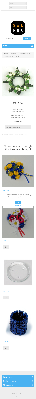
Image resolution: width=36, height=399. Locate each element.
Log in (22, 14)
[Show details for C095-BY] (18, 171)
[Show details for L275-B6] (18, 323)
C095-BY (6, 190)
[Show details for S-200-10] (18, 272)
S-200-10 (6, 291)
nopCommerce (21, 396)
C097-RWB (7, 241)
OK (18, 202)
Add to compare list (14, 127)
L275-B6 (5, 342)
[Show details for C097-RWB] (18, 222)
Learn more (18, 205)
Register (15, 14)
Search (27, 38)
